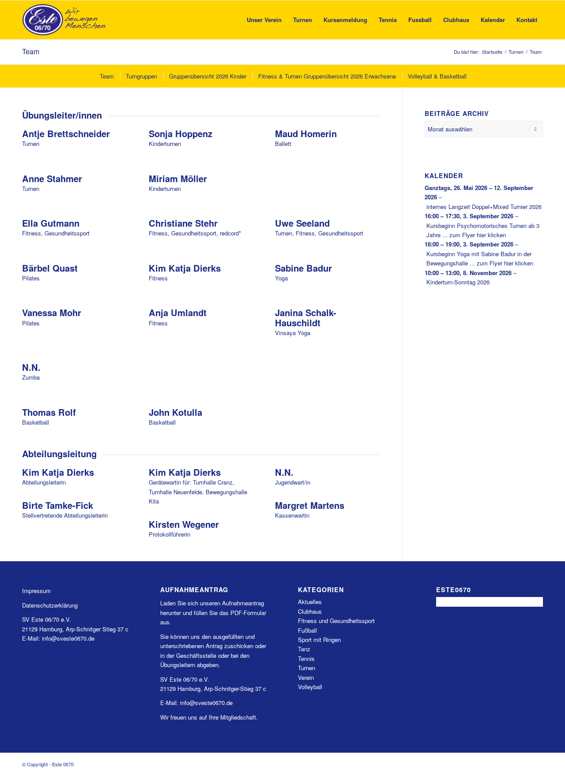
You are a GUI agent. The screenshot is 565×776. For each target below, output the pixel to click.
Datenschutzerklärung (50, 605)
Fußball (307, 630)
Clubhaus (310, 611)
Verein (306, 677)
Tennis (306, 658)
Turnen (306, 668)
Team (30, 51)
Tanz (304, 649)
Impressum (36, 590)
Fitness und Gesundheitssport (336, 620)
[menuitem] (264, 19)
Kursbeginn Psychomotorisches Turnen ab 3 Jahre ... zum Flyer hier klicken (482, 230)
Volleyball (310, 687)
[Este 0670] (64, 19)
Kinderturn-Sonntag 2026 (458, 282)
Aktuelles (310, 601)
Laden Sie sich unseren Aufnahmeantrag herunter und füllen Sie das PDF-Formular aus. (213, 612)
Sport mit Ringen (319, 639)
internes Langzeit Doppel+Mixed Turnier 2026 (484, 206)
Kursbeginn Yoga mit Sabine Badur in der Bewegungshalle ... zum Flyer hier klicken (479, 258)
